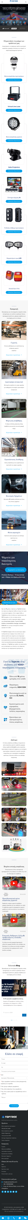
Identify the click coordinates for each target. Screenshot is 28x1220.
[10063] (14, 520)
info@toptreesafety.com (10, 1182)
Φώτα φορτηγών (5, 1158)
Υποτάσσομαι (15, 1106)
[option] (5, 28)
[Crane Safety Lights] (14, 124)
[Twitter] (11, 1192)
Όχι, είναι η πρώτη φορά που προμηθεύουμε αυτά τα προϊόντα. (13, 1092)
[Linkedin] (5, 1192)
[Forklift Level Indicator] (14, 215)
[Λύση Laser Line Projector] (14, 799)
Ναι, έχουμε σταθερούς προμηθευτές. (10, 1086)
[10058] (14, 330)
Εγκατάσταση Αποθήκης (7, 1153)
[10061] (14, 447)
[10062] (14, 483)
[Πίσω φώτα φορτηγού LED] (14, 769)
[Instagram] (13, 1192)
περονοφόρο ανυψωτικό (7, 1151)
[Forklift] (14, 369)
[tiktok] (16, 1192)
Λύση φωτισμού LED (6, 1135)
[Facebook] (3, 1192)
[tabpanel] (14, 998)
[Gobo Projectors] (14, 154)
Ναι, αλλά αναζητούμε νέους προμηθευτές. (11, 1089)
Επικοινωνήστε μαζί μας (7, 1174)
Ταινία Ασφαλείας (6, 1140)
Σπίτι (3, 1164)
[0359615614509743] (14, 245)
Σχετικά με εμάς (5, 1169)
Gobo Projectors (6, 1133)
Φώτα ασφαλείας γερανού (7, 1131)
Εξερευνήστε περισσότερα (14, 355)
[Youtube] (8, 1192)
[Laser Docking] (14, 408)
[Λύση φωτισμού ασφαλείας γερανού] (14, 784)
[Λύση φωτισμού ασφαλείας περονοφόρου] (14, 830)
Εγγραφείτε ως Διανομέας (15, 570)
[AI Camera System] (14, 185)
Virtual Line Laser (6, 1128)
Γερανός (3, 1146)
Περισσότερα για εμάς (9, 603)
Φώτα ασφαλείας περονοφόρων (8, 1126)
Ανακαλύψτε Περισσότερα (14, 80)
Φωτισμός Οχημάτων (6, 1156)
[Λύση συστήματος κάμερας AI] (14, 845)
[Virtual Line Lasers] (14, 94)
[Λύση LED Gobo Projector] (14, 814)
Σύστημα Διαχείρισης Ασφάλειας (9, 1138)
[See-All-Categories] (14, 276)
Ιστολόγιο (4, 1171)
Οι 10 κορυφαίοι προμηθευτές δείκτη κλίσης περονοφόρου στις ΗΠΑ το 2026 (14, 999)
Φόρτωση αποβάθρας (6, 1149)
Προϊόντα (4, 1166)
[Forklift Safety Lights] (14, 63)
